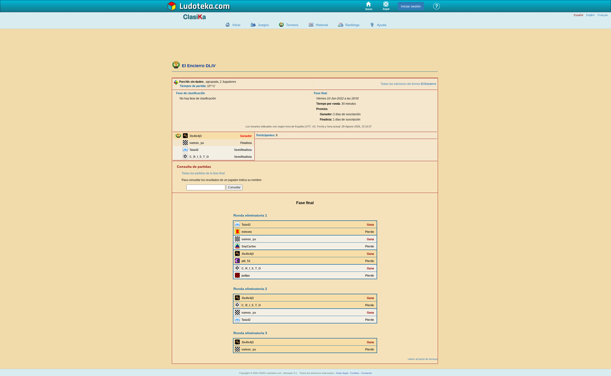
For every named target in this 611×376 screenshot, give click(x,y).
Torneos (292, 25)
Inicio (236, 25)
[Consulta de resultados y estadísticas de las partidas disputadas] (310, 24)
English (590, 15)
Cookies (354, 373)
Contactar (366, 373)
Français (603, 15)
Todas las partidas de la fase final (203, 173)
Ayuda (381, 25)
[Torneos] (280, 24)
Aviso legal (342, 373)
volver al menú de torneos (423, 359)
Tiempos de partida (193, 86)
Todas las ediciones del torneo (408, 84)
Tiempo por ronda (328, 103)
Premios (322, 109)
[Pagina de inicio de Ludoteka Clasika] (226, 24)
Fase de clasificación (190, 93)
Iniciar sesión (411, 6)
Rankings (352, 25)
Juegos (263, 25)
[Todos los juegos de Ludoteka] (252, 24)
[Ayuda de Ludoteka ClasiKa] (371, 24)
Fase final (320, 93)
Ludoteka (196, 6)
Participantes (265, 135)
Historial (322, 25)
